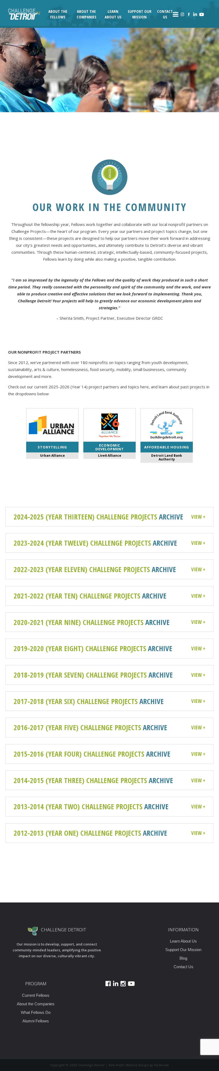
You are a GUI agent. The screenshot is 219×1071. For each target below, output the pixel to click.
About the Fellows (57, 14)
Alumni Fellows (35, 1021)
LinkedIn (195, 14)
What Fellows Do (35, 1012)
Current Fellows (35, 995)
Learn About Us (113, 14)
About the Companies (86, 14)
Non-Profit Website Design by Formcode (139, 1065)
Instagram (182, 14)
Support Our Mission (139, 14)
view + (109, 516)
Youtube (201, 14)
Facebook (188, 14)
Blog (183, 958)
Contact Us (165, 14)
